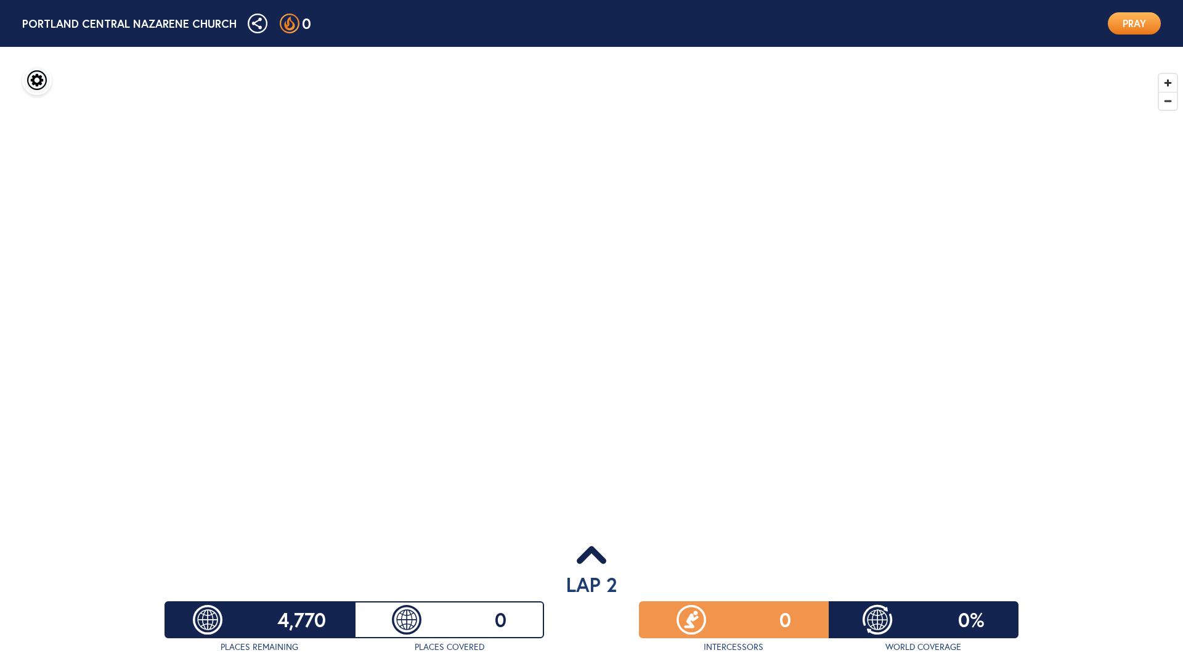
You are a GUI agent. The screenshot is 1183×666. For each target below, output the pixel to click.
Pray (1134, 23)
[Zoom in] (1168, 83)
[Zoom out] (1168, 101)
